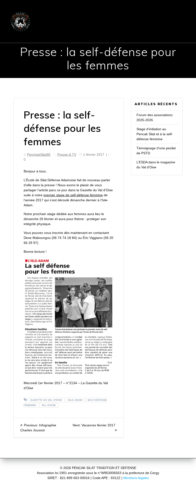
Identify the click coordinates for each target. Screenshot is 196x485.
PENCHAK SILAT (122, 9)
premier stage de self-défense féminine (73, 195)
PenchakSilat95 (38, 154)
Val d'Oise (49, 405)
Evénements (164, 21)
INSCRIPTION (61, 21)
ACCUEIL (62, 9)
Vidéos (143, 33)
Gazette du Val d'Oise (46, 400)
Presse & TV (86, 33)
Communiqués (130, 21)
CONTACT (98, 21)
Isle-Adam (75, 400)
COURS (159, 9)
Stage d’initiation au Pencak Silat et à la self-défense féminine (154, 134)
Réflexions (116, 33)
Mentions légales (136, 478)
